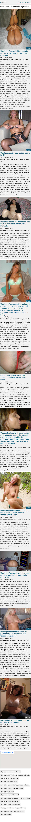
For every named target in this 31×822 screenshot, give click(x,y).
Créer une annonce (24, 2)
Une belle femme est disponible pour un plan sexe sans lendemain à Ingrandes (15, 224)
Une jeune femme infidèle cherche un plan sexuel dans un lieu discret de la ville (14, 53)
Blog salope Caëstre (24, 775)
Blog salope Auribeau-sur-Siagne (10, 772)
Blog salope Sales (19, 811)
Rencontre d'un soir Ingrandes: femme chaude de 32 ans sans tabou (13, 377)
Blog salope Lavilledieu (7, 808)
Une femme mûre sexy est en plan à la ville (15, 154)
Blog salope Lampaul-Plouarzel (9, 795)
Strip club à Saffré (5, 798)
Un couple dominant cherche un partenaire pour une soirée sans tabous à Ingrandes (13, 634)
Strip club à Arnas (20, 808)
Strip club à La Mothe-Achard (9, 782)
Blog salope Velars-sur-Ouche (9, 778)
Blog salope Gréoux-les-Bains (21, 798)
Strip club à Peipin (5, 814)
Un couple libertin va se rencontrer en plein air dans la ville (14, 721)
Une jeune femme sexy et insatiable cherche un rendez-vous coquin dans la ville (14, 575)
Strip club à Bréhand (6, 811)
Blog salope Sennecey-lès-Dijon (10, 801)
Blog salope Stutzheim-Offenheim (10, 805)
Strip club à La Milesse (7, 791)
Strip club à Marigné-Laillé (21, 785)
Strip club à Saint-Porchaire (8, 775)
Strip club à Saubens (6, 785)
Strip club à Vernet (5, 788)
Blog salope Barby (18, 788)
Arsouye (3, 2)
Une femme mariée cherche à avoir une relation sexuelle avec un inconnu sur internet (14, 512)
